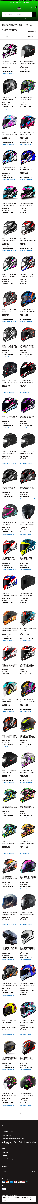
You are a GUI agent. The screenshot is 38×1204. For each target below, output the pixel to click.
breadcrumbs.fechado (20, 24)
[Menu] (2, 8)
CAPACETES (5, 19)
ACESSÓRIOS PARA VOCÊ (18, 19)
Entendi (5, 1200)
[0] (35, 8)
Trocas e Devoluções (8, 1159)
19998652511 (6, 1135)
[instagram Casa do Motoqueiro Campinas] (2, 1125)
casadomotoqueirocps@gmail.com (13, 1139)
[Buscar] (34, 14)
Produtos (5, 1152)
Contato (4, 1155)
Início (3, 24)
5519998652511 (7, 1132)
